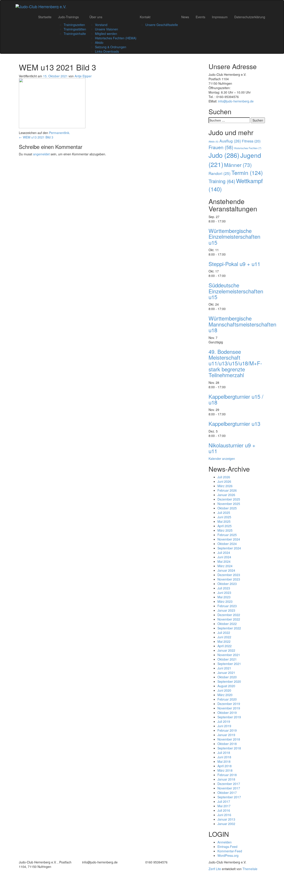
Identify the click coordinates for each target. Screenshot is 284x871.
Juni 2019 (224, 726)
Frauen (221, 147)
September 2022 (229, 628)
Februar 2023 (227, 606)
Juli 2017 (223, 801)
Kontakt (145, 17)
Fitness (251, 141)
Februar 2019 (227, 730)
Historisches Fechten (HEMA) (115, 38)
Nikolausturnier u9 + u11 (232, 448)
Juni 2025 (224, 517)
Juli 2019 (223, 721)
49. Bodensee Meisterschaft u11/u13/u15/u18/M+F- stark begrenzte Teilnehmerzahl (235, 363)
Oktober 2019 (227, 712)
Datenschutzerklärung (249, 17)
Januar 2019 (226, 735)
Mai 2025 (224, 521)
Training (222, 181)
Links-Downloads (107, 51)
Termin (247, 172)
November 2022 (228, 619)
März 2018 (225, 770)
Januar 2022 (226, 650)
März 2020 (225, 695)
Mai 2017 (224, 806)
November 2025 (228, 503)
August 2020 (226, 686)
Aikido (99, 42)
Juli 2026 (223, 477)
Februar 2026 (227, 490)
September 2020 (229, 681)
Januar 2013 (226, 819)
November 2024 (228, 539)
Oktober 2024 (227, 543)
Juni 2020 (224, 690)
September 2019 (229, 717)
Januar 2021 (226, 672)
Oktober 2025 (227, 508)
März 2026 (225, 486)
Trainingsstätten (75, 29)
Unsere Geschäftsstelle (161, 24)
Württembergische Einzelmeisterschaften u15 (234, 236)
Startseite (44, 17)
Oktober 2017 (227, 792)
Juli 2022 (223, 632)
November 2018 (228, 739)
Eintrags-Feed (227, 846)
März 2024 (225, 566)
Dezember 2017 (228, 783)
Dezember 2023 (228, 575)
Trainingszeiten (74, 24)
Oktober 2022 (227, 623)
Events (200, 17)
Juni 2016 (224, 815)
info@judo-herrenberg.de (236, 101)
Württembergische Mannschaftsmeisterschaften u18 (242, 324)
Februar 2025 (227, 535)
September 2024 (229, 548)
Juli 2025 (223, 512)
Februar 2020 (227, 699)
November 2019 (228, 708)
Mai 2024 (224, 561)
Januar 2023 (226, 610)
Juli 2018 (223, 752)
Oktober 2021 (227, 659)
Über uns (95, 17)
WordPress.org (228, 855)
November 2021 (228, 655)
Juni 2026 (224, 481)
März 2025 (225, 530)
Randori (220, 173)
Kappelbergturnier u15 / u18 (236, 399)
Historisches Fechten (247, 148)
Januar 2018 (226, 779)
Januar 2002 (226, 823)
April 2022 (224, 646)
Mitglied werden (106, 33)
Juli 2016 (223, 810)
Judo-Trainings (68, 17)
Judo (224, 155)
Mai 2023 (224, 597)
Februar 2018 (227, 775)
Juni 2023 (224, 592)
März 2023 (225, 601)
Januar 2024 (226, 570)
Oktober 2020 (227, 677)
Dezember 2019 (228, 703)
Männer (238, 164)
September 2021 (229, 663)
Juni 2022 (224, 637)
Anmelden (224, 842)
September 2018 (229, 748)
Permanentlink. (59, 132)
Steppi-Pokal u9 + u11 (234, 264)
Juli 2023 (223, 588)
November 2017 (228, 788)
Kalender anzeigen (222, 458)
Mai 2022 (224, 641)
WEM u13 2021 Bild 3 (36, 137)
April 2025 (224, 526)
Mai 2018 (224, 761)
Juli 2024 (223, 552)
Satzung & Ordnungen (110, 47)
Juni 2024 (224, 557)
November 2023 (228, 579)
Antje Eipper (83, 76)
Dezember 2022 (228, 615)
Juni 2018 (224, 757)
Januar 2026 (226, 495)
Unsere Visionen (106, 29)
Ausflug (230, 141)
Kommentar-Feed (229, 851)
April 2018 (224, 766)
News (185, 17)
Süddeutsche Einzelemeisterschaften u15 (236, 291)
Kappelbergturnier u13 (234, 423)
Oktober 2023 (227, 583)
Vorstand (101, 24)
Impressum (220, 17)
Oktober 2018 (227, 743)
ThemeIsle (250, 869)
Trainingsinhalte (75, 33)
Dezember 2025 (228, 499)
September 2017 (229, 797)
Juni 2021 (224, 668)
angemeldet (41, 154)
